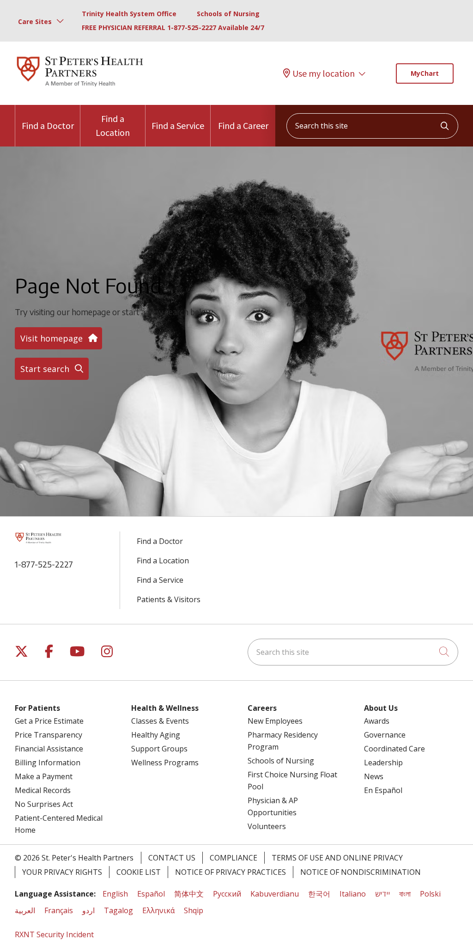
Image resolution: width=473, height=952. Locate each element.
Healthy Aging (155, 735)
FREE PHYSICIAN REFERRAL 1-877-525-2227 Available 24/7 (173, 27)
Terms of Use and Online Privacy (337, 858)
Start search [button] (44, 368)
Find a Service (178, 125)
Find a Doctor (48, 125)
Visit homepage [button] (51, 338)
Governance (385, 735)
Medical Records (43, 790)
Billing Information (47, 762)
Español (151, 894)
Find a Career (243, 125)
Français (58, 910)
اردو (88, 910)
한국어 (319, 894)
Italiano (353, 894)
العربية (25, 910)
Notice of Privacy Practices (230, 872)
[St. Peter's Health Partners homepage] (80, 87)
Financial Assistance (49, 749)
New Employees (275, 721)
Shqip (193, 910)
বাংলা (405, 894)
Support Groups (159, 749)
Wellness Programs (165, 762)
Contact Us (171, 858)
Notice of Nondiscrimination (360, 872)
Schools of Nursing (228, 13)
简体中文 (189, 894)
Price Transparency (48, 735)
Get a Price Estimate (49, 721)
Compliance (233, 858)
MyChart (425, 73)
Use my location (323, 73)
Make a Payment (44, 776)
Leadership (383, 762)
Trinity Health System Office (129, 13)
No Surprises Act (44, 804)
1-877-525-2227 (44, 564)
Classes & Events (160, 721)
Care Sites (35, 21)
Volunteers (267, 826)
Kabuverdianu (274, 894)
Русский (227, 894)
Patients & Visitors (168, 599)
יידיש (382, 894)
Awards (376, 721)
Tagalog (118, 910)
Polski (430, 894)
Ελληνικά (158, 910)
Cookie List (138, 872)
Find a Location (113, 125)
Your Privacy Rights (62, 872)
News (373, 776)
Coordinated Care (394, 749)
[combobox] (372, 126)
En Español (383, 790)
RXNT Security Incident (54, 934)
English (115, 894)
